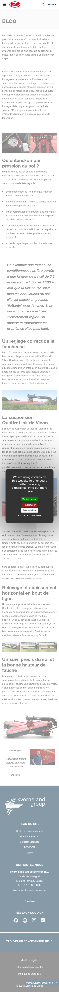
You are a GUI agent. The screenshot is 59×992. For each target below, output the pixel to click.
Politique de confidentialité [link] (29, 515)
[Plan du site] (4, 4)
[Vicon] (14, 4)
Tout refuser (29, 504)
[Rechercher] (41, 16)
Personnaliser (29, 510)
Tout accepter (29, 499)
